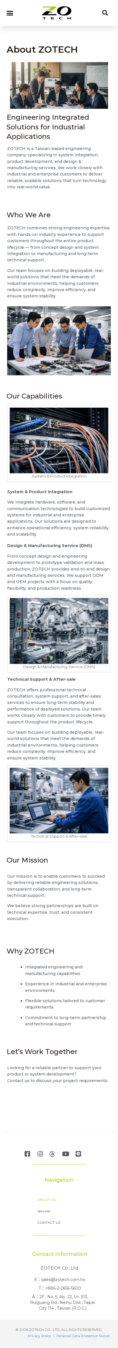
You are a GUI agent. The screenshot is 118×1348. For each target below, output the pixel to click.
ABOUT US (46, 1199)
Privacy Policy (39, 1336)
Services (43, 1211)
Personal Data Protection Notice (82, 1336)
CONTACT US (48, 1222)
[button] (10, 12)
